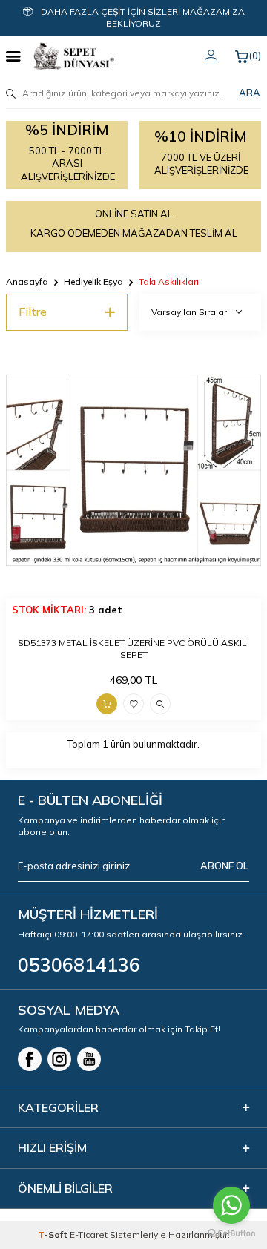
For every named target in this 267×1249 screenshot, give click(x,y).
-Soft (54, 1234)
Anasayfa (27, 281)
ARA (249, 93)
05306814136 (79, 964)
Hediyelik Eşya (93, 281)
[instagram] (59, 1059)
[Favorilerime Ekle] (133, 703)
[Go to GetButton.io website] (231, 1234)
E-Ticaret (89, 1234)
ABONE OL (224, 865)
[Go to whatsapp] (231, 1205)
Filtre (33, 311)
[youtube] (89, 1059)
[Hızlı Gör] (160, 703)
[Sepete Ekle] (106, 703)
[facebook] (30, 1059)
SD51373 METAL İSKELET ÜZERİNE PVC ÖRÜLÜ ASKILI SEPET (133, 648)
